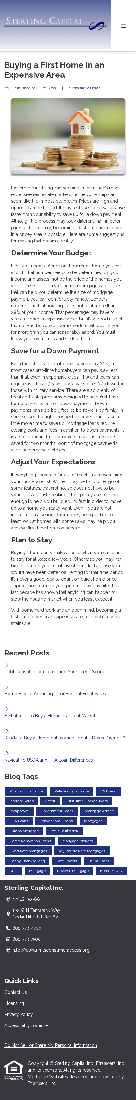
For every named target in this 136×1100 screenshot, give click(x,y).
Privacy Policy (18, 1014)
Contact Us (15, 992)
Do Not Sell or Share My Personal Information (50, 1045)
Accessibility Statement (28, 1025)
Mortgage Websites (48, 1076)
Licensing (14, 1003)
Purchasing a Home (84, 88)
